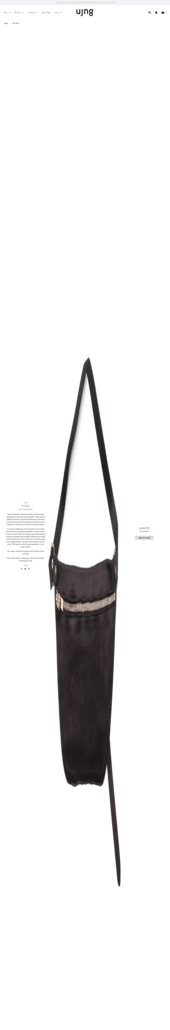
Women (18, 12)
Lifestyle (31, 12)
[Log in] (156, 12)
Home (6, 23)
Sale (57, 12)
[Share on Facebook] (22, 568)
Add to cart (144, 538)
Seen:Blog (46, 12)
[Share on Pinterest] (29, 568)
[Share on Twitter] (25, 568)
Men (6, 12)
